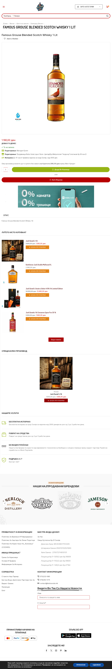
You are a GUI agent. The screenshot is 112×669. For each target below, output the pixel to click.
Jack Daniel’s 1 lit (32, 241)
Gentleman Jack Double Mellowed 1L (39, 265)
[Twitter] (51, 650)
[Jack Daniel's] (70, 500)
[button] (4, 7)
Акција (56, 392)
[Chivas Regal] (42, 503)
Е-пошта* (42, 603)
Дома (5, 23)
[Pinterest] (61, 650)
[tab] (6, 215)
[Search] (107, 16)
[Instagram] (56, 650)
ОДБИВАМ (97, 665)
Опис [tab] (6, 215)
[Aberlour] (14, 503)
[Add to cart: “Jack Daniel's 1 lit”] (53, 374)
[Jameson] (98, 503)
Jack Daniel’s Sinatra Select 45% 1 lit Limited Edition (44, 289)
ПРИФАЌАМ (80, 665)
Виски (12, 23)
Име (39, 593)
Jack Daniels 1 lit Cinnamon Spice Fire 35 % (41, 313)
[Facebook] (46, 650)
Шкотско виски (22, 23)
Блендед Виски (37, 23)
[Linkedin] (65, 650)
